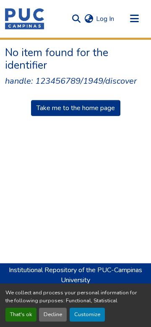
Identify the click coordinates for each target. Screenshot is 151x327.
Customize (87, 314)
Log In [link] (105, 18)
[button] (24, 18)
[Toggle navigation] (134, 19)
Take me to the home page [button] (75, 108)
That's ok (21, 314)
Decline (53, 314)
